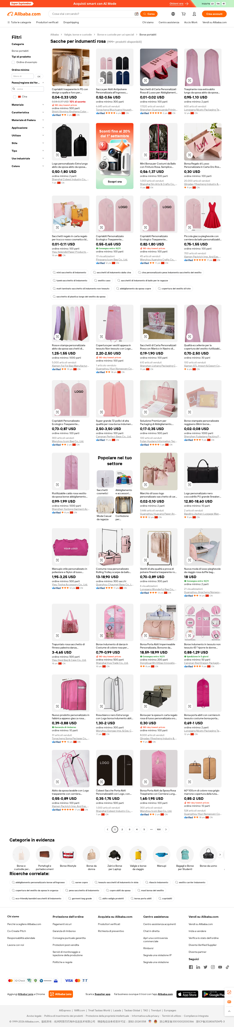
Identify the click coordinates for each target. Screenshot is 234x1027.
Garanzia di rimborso (64, 931)
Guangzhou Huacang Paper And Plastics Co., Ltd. (159, 513)
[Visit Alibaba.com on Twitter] (205, 967)
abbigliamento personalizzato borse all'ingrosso (40, 882)
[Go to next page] (166, 829)
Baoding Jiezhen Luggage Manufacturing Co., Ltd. (203, 513)
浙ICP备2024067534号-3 (210, 1021)
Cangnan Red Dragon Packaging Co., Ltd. (203, 662)
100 (159, 829)
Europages (170, 1010)
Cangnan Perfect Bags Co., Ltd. (113, 436)
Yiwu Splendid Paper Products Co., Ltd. (70, 251)
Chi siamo (13, 916)
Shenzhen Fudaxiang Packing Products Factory (203, 436)
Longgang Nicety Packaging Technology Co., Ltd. (203, 109)
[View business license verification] (150, 1021)
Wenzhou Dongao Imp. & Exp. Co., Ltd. (114, 730)
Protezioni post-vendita (66, 944)
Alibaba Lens (25, 994)
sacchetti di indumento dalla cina (114, 272)
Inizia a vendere (197, 931)
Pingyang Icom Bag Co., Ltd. (112, 259)
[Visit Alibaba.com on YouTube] (220, 967)
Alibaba (54, 34)
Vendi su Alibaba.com (201, 924)
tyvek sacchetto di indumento (71, 280)
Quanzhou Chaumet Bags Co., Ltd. (114, 584)
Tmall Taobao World (99, 1010)
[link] (229, 992)
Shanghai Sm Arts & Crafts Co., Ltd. (159, 184)
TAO (145, 1010)
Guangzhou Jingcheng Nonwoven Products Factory (203, 592)
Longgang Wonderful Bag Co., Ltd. (159, 589)
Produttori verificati (109, 924)
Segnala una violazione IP (157, 955)
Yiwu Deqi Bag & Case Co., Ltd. (69, 660)
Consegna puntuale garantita (69, 938)
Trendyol (156, 1010)
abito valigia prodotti (113, 898)
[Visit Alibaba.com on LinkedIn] (198, 967)
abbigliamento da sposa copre (135, 288)
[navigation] (28, 432)
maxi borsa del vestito (152, 890)
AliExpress (65, 1010)
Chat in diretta (151, 931)
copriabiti (167, 898)
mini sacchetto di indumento (71, 272)
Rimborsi (148, 948)
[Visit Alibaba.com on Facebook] (191, 967)
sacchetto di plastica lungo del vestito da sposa (80, 296)
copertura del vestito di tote (176, 288)
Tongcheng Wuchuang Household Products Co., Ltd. (114, 109)
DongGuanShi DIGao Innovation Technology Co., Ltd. (159, 662)
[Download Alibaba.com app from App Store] (187, 994)
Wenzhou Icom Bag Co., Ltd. (68, 441)
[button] (136, 14)
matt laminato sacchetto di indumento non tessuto (82, 288)
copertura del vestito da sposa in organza (37, 890)
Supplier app (102, 994)
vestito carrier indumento (192, 882)
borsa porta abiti (143, 898)
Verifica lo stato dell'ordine (204, 938)
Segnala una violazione (156, 962)
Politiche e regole (62, 962)
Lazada (117, 1010)
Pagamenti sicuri (62, 924)
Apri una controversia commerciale (155, 940)
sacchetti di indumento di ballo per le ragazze (144, 280)
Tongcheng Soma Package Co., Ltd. (70, 738)
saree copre (81, 882)
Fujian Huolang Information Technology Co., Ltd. (159, 441)
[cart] (184, 14)
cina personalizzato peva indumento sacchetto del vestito (171, 272)
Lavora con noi (15, 944)
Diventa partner (197, 951)
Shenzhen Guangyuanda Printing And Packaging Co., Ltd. (159, 109)
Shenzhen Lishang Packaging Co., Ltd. (159, 365)
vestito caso (104, 280)
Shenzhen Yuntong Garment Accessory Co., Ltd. (70, 509)
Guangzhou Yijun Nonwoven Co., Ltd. (114, 368)
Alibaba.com (165, 994)
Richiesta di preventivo (111, 931)
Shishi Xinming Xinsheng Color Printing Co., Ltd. (70, 111)
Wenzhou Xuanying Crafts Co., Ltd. (159, 259)
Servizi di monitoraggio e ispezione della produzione (68, 953)
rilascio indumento (158, 882)
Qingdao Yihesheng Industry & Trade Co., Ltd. (203, 184)
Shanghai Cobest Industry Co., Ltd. (70, 179)
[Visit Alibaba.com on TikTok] (227, 967)
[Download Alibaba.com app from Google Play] (214, 994)
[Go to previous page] (107, 829)
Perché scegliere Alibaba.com (24, 924)
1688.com (79, 1010)
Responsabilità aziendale (21, 938)
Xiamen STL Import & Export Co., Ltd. (203, 365)
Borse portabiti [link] (147, 34)
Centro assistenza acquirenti (159, 924)
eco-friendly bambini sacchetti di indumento (38, 898)
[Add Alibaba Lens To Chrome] (61, 994)
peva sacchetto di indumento (84, 890)
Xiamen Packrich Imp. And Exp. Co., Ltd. (203, 256)
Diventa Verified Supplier (203, 944)
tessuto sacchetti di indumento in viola (118, 882)
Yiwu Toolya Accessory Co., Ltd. (70, 584)
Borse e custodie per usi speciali (115, 34)
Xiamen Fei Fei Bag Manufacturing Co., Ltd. (70, 365)
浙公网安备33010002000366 (177, 1021)
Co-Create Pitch (16, 931)
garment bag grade (82, 898)
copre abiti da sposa (120, 890)
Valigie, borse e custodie (78, 34)
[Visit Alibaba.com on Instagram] (213, 967)
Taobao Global (132, 1010)
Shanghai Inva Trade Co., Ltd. (112, 662)
